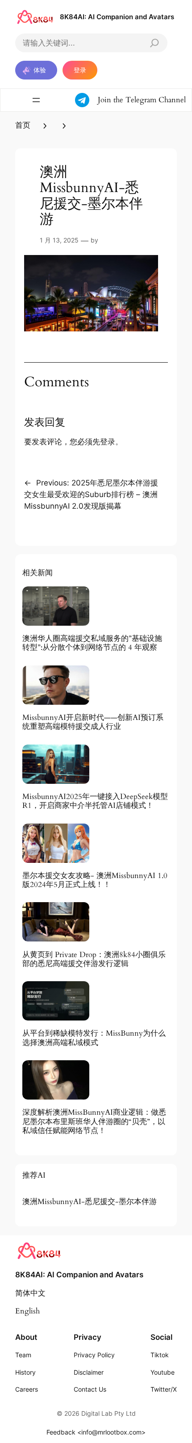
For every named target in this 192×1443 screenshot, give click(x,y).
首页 (22, 125)
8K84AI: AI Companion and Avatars (117, 17)
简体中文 (30, 1293)
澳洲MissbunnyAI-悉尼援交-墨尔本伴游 (89, 1201)
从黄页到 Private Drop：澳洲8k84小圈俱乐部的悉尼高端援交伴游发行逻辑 (94, 959)
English (27, 1311)
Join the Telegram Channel (142, 100)
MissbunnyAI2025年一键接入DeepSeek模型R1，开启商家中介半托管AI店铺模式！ (95, 801)
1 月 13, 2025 (59, 240)
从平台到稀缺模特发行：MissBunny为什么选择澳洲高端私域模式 (94, 1038)
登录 (80, 70)
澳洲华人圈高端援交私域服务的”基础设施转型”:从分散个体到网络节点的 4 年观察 (92, 643)
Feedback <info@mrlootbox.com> (96, 1432)
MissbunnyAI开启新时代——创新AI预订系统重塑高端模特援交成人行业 (92, 722)
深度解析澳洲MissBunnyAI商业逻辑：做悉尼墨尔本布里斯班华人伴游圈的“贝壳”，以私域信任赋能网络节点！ (94, 1121)
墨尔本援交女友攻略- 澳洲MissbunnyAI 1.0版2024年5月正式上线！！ (94, 880)
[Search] (154, 43)
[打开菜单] (36, 100)
